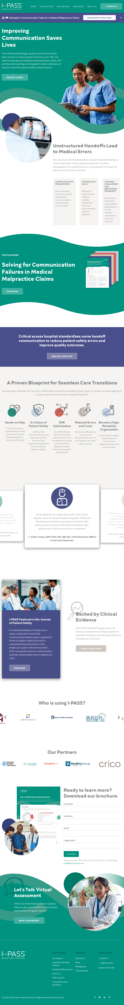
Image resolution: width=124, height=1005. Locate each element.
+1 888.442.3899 (106, 963)
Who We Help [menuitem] (63, 6)
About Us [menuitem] (92, 6)
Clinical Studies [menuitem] (81, 970)
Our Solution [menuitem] (46, 6)
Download (12, 291)
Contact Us (111, 6)
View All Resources (91, 648)
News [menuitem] (77, 962)
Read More (19, 668)
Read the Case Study (62, 356)
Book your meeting (29, 920)
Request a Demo (15, 77)
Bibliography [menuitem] (80, 966)
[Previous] (5, 717)
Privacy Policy (58, 997)
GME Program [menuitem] (58, 977)
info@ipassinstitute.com (74, 863)
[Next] (118, 717)
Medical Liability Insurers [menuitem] (62, 969)
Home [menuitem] (33, 6)
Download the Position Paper (99, 17)
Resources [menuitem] (78, 6)
